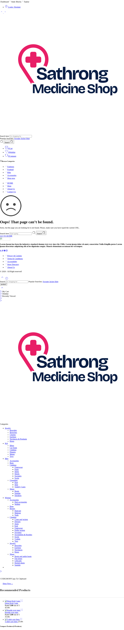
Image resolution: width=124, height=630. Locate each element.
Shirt (28, 139)
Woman (8, 498)
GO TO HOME (6, 236)
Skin (16, 485)
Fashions (10, 167)
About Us (11, 189)
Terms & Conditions (15, 259)
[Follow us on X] (1, 251)
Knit (16, 526)
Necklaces (18, 550)
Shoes (12, 489)
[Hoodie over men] (13, 610)
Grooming (14, 480)
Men (6, 459)
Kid (6, 443)
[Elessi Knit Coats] (12, 601)
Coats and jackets (21, 519)
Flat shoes (18, 559)
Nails (17, 515)
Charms (13, 435)
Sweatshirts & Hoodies (23, 535)
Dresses (17, 522)
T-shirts (17, 539)
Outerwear (19, 467)
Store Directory (13, 264)
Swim (17, 478)
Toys (11, 456)
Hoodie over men (11, 612)
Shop (9, 186)
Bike (9, 172)
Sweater (17, 139)
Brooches (13, 433)
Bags (12, 463)
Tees (16, 541)
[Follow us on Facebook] (3, 251)
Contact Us (11, 192)
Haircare (18, 511)
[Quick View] (21, 601)
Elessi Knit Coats (11, 603)
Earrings (13, 437)
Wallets (17, 504)
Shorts (17, 474)
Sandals (17, 493)
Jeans (17, 524)
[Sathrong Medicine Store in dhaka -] (60, 134)
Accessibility (12, 262)
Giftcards (18, 561)
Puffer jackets (20, 530)
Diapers (13, 452)
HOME (10, 183)
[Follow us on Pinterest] (5, 251)
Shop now (11, 178)
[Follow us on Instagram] (7, 251)
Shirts (17, 472)
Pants (17, 469)
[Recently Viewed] (6, 279)
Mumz (12, 454)
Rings (12, 441)
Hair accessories (21, 502)
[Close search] (2, 289)
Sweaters (18, 476)
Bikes (12, 446)
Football (10, 170)
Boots (17, 491)
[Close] (1, 291)
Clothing (13, 450)
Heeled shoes (20, 563)
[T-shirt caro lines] (12, 619)
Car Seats (13, 448)
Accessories (11, 175)
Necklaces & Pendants (18, 439)
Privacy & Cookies (14, 256)
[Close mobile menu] (1, 301)
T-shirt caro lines (11, 622)
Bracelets (13, 430)
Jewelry (8, 428)
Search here (4, 136)
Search (7, 142)
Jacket (23, 139)
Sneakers (18, 496)
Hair (16, 482)
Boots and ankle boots (23, 556)
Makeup (18, 513)
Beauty (12, 509)
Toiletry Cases (20, 487)
